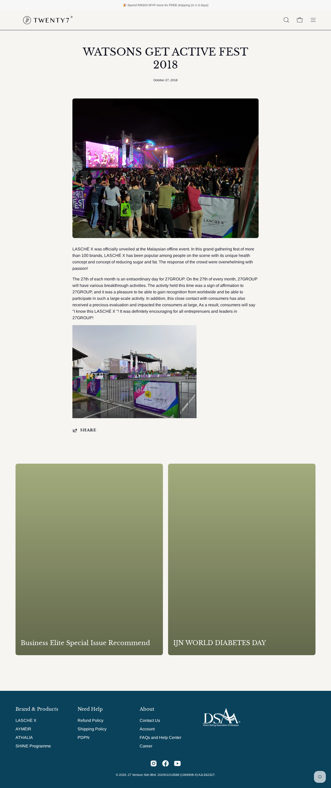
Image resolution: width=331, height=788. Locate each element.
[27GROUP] (48, 20)
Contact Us (150, 720)
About (147, 709)
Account (147, 729)
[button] (286, 20)
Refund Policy (90, 720)
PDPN (83, 737)
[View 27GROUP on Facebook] (165, 763)
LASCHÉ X (26, 720)
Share (88, 430)
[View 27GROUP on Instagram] (153, 763)
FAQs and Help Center (160, 737)
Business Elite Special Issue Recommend (85, 643)
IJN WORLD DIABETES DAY (219, 643)
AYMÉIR (23, 729)
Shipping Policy (92, 729)
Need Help (90, 709)
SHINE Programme (33, 746)
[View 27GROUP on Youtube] (177, 763)
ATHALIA (24, 737)
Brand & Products (37, 709)
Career (146, 746)
